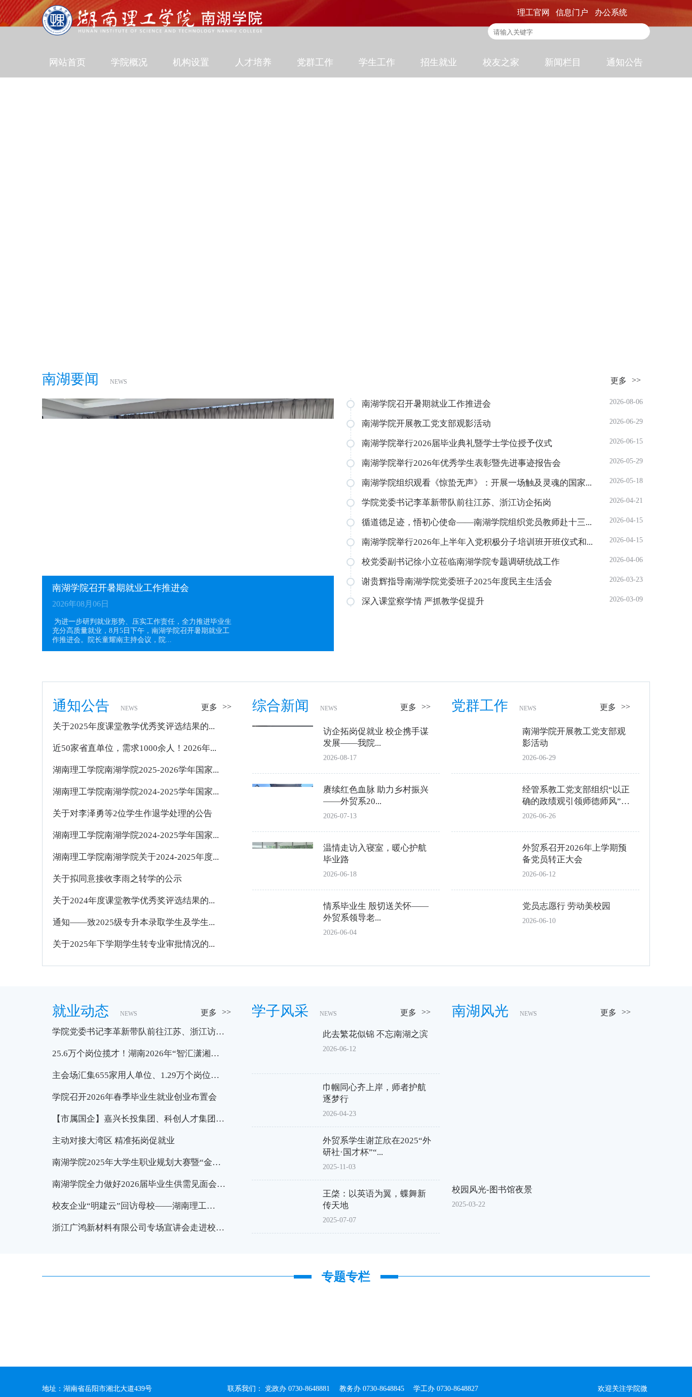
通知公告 (624, 62)
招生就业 (438, 62)
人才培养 (253, 62)
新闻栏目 (563, 62)
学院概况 (129, 62)
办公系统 (611, 12)
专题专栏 (346, 1276)
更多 (618, 380)
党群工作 (315, 62)
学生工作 (377, 62)
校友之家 (501, 62)
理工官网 (533, 12)
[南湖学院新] (153, 32)
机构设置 (191, 62)
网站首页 (67, 62)
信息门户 (572, 12)
